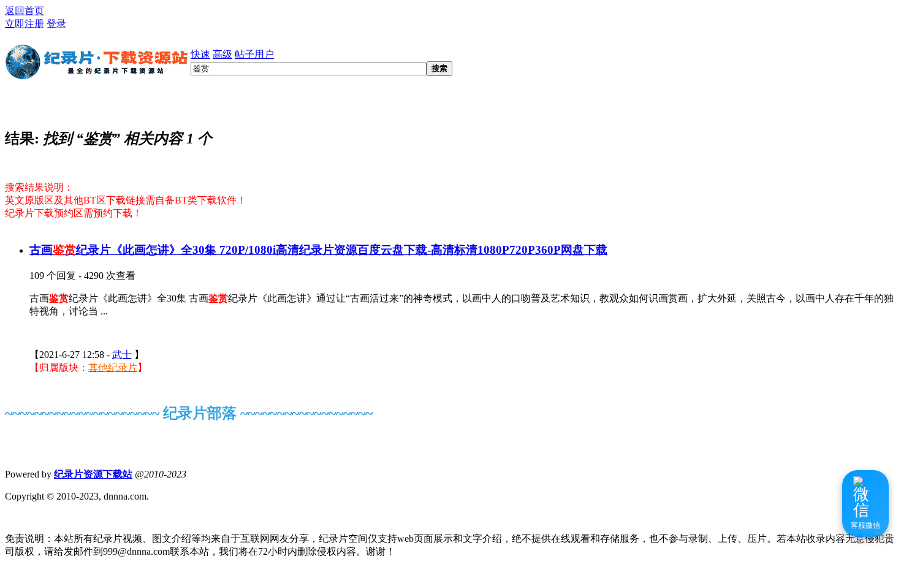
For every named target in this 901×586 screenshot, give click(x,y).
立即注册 (24, 23)
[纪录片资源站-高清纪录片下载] (98, 74)
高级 (222, 54)
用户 (264, 54)
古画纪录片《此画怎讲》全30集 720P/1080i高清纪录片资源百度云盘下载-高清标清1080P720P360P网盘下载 (318, 249)
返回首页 (24, 11)
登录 (56, 23)
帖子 (244, 54)
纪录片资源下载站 (93, 474)
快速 (200, 54)
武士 (122, 354)
